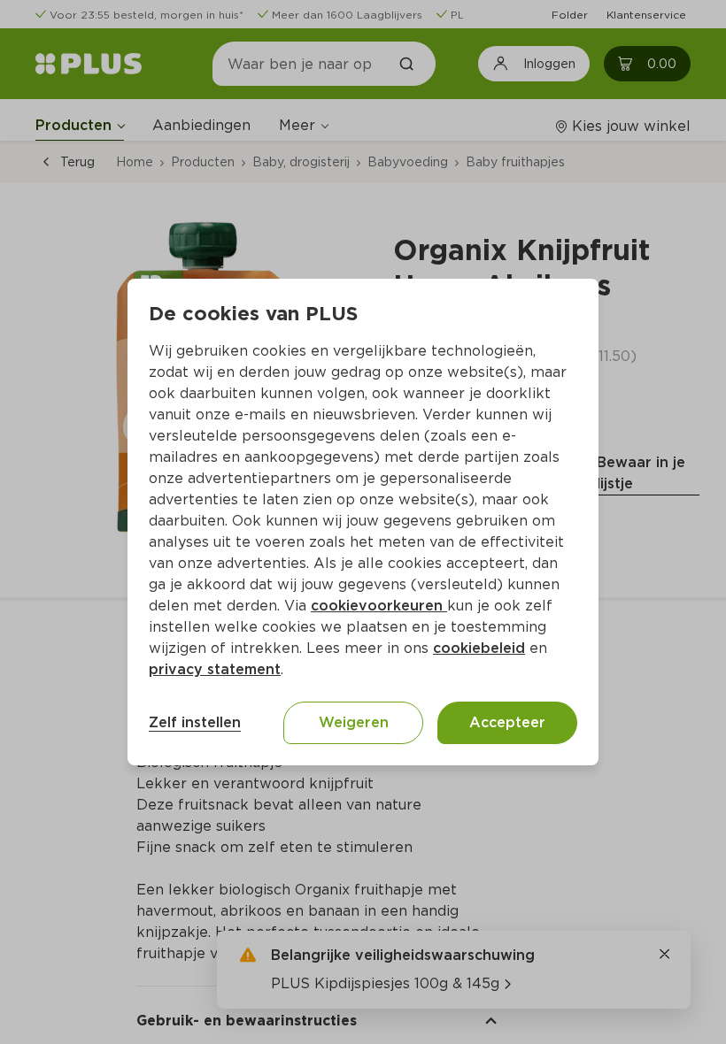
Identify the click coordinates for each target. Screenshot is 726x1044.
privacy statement (215, 669)
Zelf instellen (195, 722)
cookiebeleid (479, 648)
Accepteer (507, 722)
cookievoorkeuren (379, 605)
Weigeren (354, 722)
